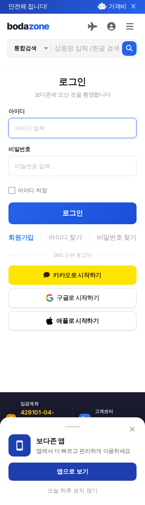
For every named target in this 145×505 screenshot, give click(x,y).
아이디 (16, 111)
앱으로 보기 (73, 471)
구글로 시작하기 (78, 297)
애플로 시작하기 (77, 320)
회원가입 (21, 237)
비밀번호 (19, 149)
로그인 (72, 213)
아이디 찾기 (65, 237)
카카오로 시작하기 (77, 275)
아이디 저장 (32, 190)
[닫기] (133, 7)
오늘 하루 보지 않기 (72, 490)
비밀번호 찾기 (117, 237)
